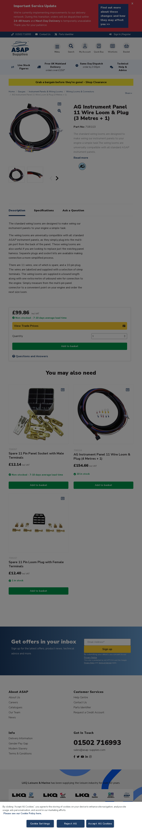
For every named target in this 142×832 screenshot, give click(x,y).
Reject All (70, 823)
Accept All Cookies (100, 823)
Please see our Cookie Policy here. (22, 813)
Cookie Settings (40, 823)
